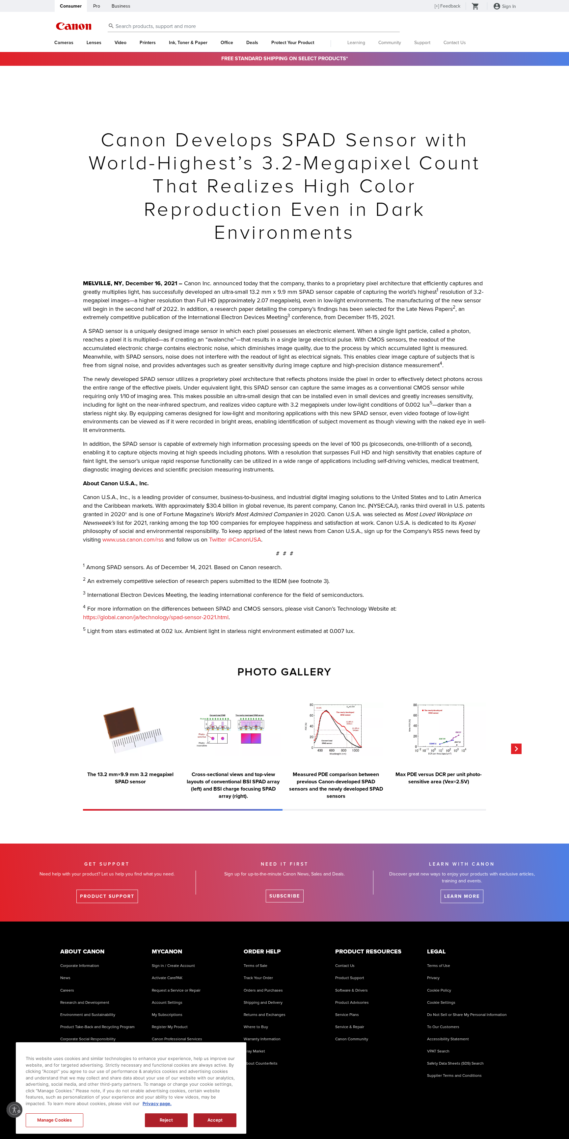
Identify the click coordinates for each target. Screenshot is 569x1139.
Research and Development (84, 1002)
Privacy (433, 977)
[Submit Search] (111, 25)
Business (121, 6)
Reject (166, 1120)
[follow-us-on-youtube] (419, 1119)
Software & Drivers (351, 990)
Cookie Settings (441, 1002)
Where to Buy (256, 1027)
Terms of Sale (255, 965)
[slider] (183, 810)
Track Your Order (258, 977)
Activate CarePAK (167, 977)
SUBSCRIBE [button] (284, 896)
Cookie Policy (439, 990)
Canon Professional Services (177, 1039)
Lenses (94, 42)
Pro (96, 6)
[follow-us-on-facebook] (385, 1119)
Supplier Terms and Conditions (454, 1075)
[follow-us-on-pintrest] (485, 1119)
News (65, 977)
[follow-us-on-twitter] (452, 1119)
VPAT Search (438, 1051)
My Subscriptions (167, 1014)
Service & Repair (349, 1027)
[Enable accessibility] (14, 1110)
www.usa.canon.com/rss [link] (133, 539)
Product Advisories (352, 1002)
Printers (148, 42)
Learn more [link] (462, 896)
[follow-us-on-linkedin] (468, 1119)
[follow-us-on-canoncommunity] (501, 1119)
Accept (215, 1120)
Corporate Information (79, 965)
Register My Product (170, 1027)
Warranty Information (262, 1039)
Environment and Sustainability (87, 1014)
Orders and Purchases (263, 990)
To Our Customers (443, 1027)
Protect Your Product (292, 42)
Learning (356, 42)
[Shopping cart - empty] (475, 7)
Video (120, 42)
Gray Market (254, 1051)
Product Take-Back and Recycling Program (97, 1027)
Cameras (63, 42)
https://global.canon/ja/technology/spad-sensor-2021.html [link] (156, 617)
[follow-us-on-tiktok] (402, 1119)
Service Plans (347, 1014)
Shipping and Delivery (263, 1002)
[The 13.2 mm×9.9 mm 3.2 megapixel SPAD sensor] (130, 729)
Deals (252, 42)
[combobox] (254, 26)
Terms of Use (438, 965)
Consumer (71, 6)
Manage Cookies (54, 1120)
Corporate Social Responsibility (88, 1039)
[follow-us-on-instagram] (369, 1119)
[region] (131, 1088)
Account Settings (167, 1002)
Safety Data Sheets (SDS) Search (455, 1063)
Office (227, 42)
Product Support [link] (107, 896)
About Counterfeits (261, 1063)
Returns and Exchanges (264, 1014)
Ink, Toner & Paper (188, 42)
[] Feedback (447, 6)
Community (389, 42)
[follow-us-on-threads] (435, 1119)
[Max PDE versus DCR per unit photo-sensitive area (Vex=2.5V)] (438, 729)
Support (422, 42)
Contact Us (455, 42)
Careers (67, 990)
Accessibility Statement (448, 1039)
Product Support (349, 977)
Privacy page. (157, 1103)
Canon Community (351, 1039)
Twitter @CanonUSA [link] (235, 539)
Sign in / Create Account (173, 965)
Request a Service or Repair (176, 990)
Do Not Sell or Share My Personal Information (467, 1014)
